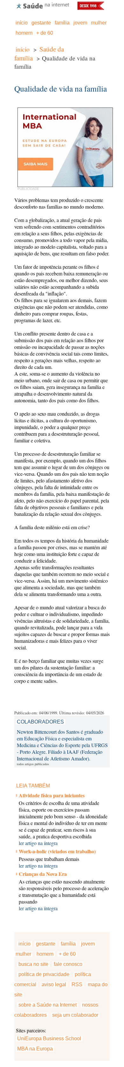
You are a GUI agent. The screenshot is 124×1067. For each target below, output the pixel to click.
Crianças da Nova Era (43, 873)
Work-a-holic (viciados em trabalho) (57, 851)
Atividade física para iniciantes (52, 795)
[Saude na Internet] (43, 8)
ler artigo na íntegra (38, 843)
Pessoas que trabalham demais (49, 859)
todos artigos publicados (33, 764)
